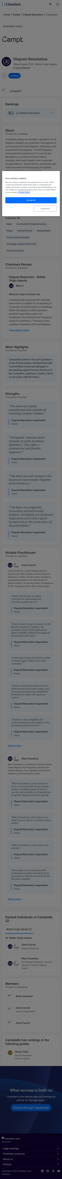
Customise (45, 208)
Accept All (31, 200)
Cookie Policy (24, 192)
